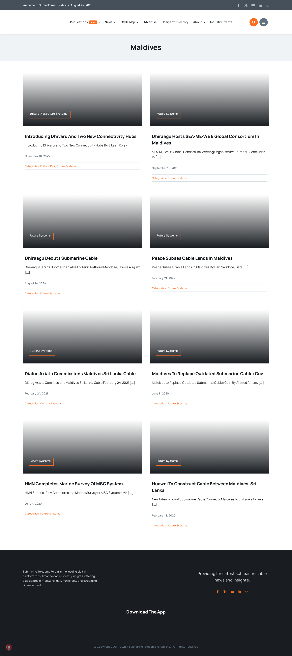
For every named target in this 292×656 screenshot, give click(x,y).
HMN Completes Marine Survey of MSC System (74, 484)
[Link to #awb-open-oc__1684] (263, 22)
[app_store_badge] (122, 620)
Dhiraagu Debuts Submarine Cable (61, 258)
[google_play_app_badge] (169, 620)
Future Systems (66, 166)
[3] (146, 567)
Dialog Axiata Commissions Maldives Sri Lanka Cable (80, 374)
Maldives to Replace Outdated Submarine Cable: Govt (208, 374)
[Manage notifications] (9, 647)
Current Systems (51, 403)
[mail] (267, 5)
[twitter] (246, 5)
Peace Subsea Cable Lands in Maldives (192, 258)
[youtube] (253, 5)
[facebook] (238, 5)
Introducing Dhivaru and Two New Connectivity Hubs (80, 136)
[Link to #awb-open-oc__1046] (253, 22)
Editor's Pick (47, 166)
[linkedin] (260, 5)
